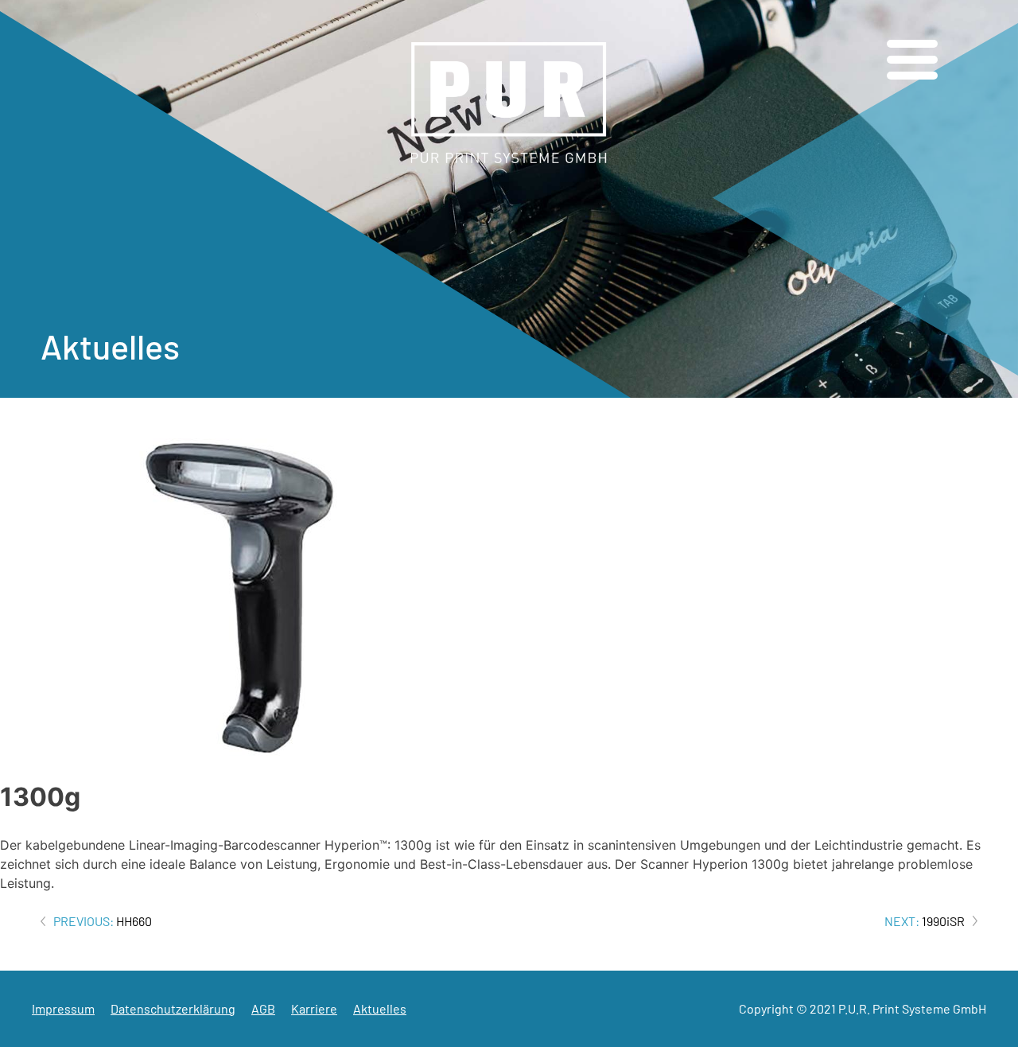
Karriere (314, 1008)
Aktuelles (379, 1008)
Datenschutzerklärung (173, 1008)
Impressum (63, 1008)
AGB (263, 1008)
